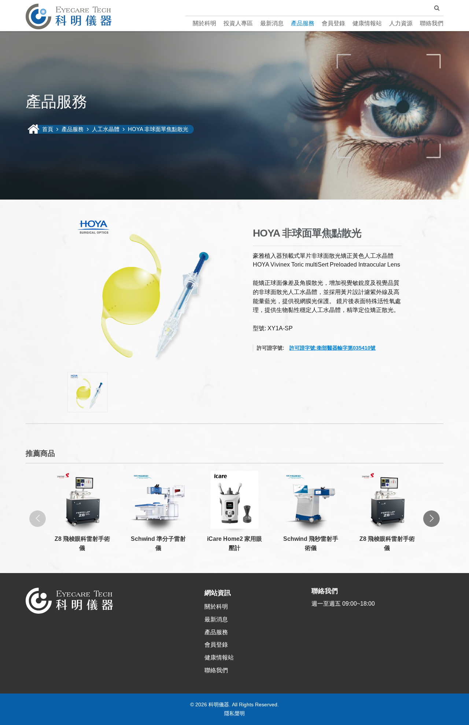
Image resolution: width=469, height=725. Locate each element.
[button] (431, 518)
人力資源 (401, 23)
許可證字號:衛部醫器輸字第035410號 (332, 348)
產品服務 (302, 23)
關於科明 (204, 23)
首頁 (48, 129)
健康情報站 (367, 23)
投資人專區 (238, 23)
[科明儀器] (68, 16)
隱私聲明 (234, 713)
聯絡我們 (431, 23)
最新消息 (272, 23)
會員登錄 (333, 23)
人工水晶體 (105, 129)
